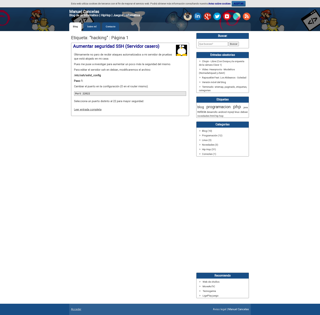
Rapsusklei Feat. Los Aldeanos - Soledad (224, 77)
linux (237, 112)
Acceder (76, 309)
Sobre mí (91, 26)
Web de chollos (211, 281)
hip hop (219, 115)
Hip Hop (206, 149)
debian (244, 112)
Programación (209, 135)
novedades (203, 115)
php (237, 106)
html (212, 115)
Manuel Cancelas (84, 11)
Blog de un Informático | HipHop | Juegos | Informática (104, 15)
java (246, 107)
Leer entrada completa (87, 109)
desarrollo (212, 112)
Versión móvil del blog (214, 82)
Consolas (207, 154)
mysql (230, 112)
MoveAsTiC (209, 286)
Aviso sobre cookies (219, 3)
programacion (218, 107)
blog (200, 107)
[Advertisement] (130, 151)
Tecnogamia (209, 291)
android (222, 112)
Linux (205, 140)
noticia (201, 112)
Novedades (208, 144)
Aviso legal (219, 309)
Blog (75, 26)
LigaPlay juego (211, 295)
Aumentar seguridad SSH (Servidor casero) (116, 46)
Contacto (110, 26)
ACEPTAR (239, 3)
